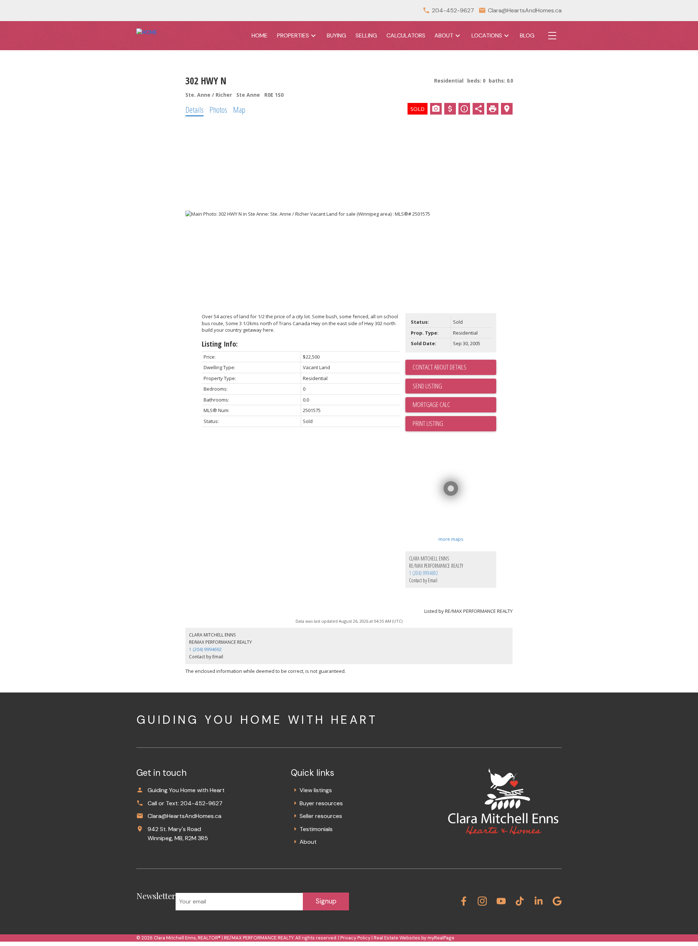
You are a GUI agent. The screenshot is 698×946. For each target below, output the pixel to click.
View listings (316, 790)
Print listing (428, 423)
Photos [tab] (218, 109)
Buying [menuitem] (336, 35)
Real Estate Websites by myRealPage (414, 938)
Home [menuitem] (260, 35)
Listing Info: (220, 344)
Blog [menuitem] (527, 35)
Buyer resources (321, 803)
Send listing (427, 386)
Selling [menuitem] (366, 35)
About (308, 842)
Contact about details (439, 367)
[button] (463, 901)
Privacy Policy (355, 938)
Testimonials (316, 829)
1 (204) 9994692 (423, 573)
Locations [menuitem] (487, 35)
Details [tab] (194, 109)
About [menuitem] (443, 35)
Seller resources (321, 816)
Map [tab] (239, 109)
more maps (451, 539)
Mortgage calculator (454, 405)
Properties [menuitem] (293, 35)
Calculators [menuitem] (405, 35)
